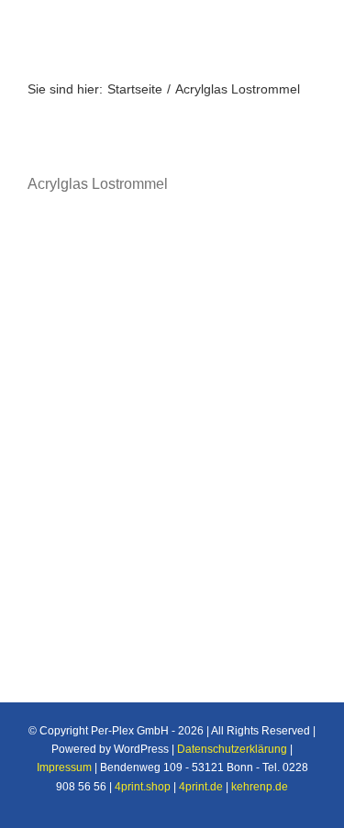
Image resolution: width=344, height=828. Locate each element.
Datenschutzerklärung (232, 749)
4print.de (201, 786)
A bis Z (76, 333)
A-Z (61, 356)
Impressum (64, 767)
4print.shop (143, 786)
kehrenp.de (259, 786)
